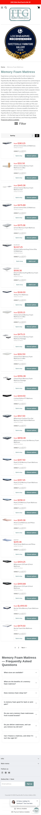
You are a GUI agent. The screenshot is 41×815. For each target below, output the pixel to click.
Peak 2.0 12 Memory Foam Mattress (26, 482)
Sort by (12, 135)
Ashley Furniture (18, 147)
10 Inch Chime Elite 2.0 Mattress (24, 146)
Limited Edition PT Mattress (23, 398)
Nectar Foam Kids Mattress (23, 628)
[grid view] (32, 135)
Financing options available (10, 120)
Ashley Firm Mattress (21, 295)
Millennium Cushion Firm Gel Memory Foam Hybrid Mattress (24, 419)
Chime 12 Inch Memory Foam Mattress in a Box (23, 316)
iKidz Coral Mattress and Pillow (24, 523)
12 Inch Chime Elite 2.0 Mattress (24, 207)
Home (3, 67)
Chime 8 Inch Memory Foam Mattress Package (23, 379)
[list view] (37, 135)
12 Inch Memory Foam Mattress (24, 228)
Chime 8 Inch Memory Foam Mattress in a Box (23, 357)
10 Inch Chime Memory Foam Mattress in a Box (23, 167)
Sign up (29, 784)
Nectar (16, 610)
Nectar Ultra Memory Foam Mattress (26, 608)
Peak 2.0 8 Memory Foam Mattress (25, 502)
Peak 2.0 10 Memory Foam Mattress (26, 462)
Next (23, 647)
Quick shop (19, 155)
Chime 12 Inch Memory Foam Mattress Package (23, 338)
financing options (17, 742)
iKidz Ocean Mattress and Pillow (24, 544)
